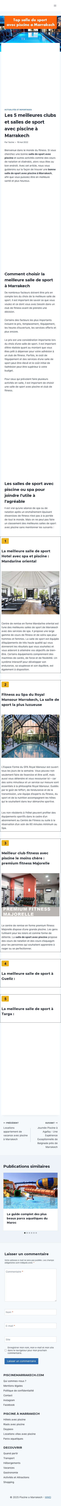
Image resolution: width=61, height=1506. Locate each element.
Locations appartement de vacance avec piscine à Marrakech (15, 1131)
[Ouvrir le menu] (55, 5)
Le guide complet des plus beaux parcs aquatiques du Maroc (27, 1218)
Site (8, 1339)
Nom (9, 1312)
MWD (48, 1497)
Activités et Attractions (16, 1477)
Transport (8, 1458)
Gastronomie (10, 1472)
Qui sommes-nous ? (14, 1381)
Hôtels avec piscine (14, 1419)
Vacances (8, 1467)
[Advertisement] (30, 73)
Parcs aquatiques (13, 1438)
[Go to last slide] (8, 1201)
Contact (7, 1395)
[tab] (25, 1233)
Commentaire (14, 1271)
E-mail (10, 1325)
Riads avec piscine (14, 1424)
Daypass (8, 1429)
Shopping (8, 1482)
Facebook (9, 1404)
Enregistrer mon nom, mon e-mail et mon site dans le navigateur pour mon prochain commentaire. (31, 1350)
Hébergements (11, 1463)
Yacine (11, 142)
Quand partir (10, 1453)
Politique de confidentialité (18, 1390)
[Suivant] (52, 1201)
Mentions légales (13, 1385)
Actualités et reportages (18, 110)
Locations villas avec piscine (19, 1434)
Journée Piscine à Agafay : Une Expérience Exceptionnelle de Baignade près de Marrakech (47, 1135)
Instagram (9, 1400)
